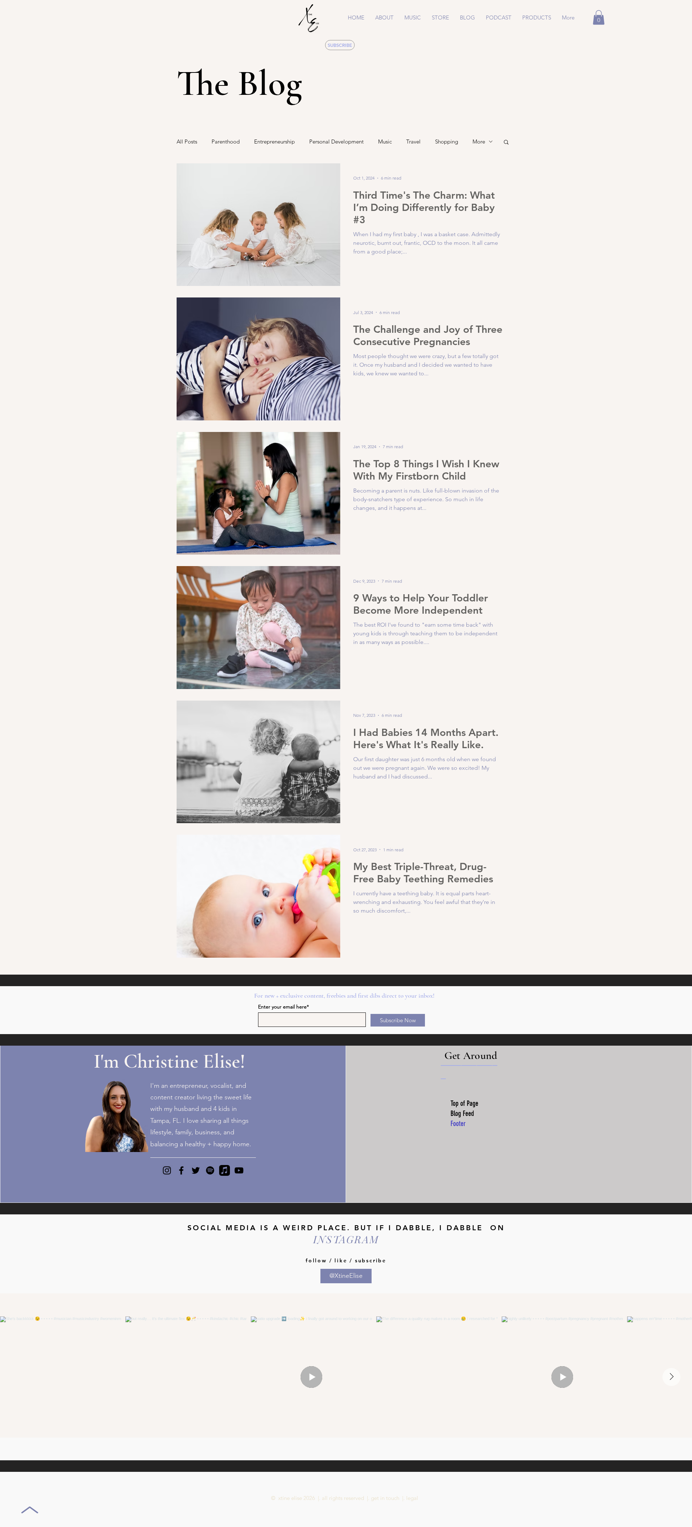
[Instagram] (166, 1170)
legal (412, 1498)
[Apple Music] (224, 1170)
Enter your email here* (283, 1006)
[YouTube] (239, 1170)
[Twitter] (195, 1170)
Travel (413, 141)
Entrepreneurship (274, 141)
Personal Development (336, 141)
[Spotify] (210, 1170)
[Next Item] (671, 1377)
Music (385, 141)
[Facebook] (181, 1170)
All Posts (187, 141)
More (479, 141)
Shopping (446, 141)
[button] (412, 17)
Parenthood (226, 141)
